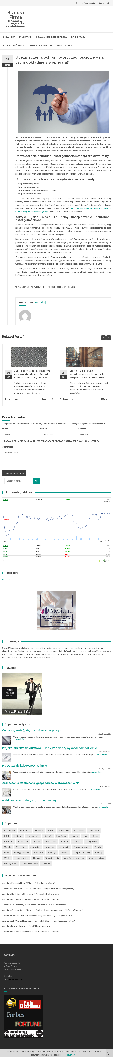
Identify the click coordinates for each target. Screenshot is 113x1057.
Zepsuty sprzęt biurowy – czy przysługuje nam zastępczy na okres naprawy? (47, 910)
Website (82, 428)
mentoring (35, 847)
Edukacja (48, 836)
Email (43, 428)
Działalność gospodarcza (51, 37)
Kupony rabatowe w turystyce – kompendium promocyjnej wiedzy (42, 888)
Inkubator (8, 841)
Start (101, 2)
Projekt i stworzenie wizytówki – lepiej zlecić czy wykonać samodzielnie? (50, 748)
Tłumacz (37, 858)
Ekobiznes (61, 836)
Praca (6, 852)
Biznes (51, 830)
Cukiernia (18, 836)
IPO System (50, 841)
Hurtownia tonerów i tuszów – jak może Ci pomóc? (35, 899)
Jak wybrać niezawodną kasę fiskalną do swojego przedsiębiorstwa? (43, 921)
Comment (7, 447)
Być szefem (79, 830)
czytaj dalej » (18, 739)
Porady (97, 847)
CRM (6, 836)
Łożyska (6, 579)
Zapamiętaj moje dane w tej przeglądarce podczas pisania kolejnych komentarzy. (52, 441)
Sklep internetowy (81, 852)
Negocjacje (64, 847)
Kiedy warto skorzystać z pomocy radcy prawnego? (35, 894)
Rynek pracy (78, 37)
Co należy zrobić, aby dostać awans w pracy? (31, 730)
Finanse (74, 836)
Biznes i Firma (15, 15)
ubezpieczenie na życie (74, 858)
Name (6, 428)
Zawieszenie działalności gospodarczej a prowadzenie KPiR (41, 783)
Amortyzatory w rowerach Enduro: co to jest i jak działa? (38, 904)
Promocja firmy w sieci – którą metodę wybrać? (33, 883)
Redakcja (71, 287)
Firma (85, 836)
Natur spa (49, 847)
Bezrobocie (25, 830)
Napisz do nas (16, 979)
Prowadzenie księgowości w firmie (24, 765)
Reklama (65, 852)
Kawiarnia (77, 841)
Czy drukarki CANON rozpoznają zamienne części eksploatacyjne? (42, 915)
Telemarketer (21, 858)
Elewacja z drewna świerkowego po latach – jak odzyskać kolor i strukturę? (88, 374)
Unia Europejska (96, 858)
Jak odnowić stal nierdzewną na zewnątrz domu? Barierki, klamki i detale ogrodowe (32, 374)
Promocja (52, 852)
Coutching (94, 830)
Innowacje (25, 37)
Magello (7, 847)
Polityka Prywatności (85, 2)
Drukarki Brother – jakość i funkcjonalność (30, 926)
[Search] (36, 481)
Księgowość (91, 841)
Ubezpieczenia (52, 858)
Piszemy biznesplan (41, 45)
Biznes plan (64, 830)
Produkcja (38, 852)
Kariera (64, 841)
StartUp (99, 852)
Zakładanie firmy (30, 863)
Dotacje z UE (33, 836)
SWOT (7, 858)
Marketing (21, 847)
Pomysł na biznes (82, 847)
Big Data (39, 830)
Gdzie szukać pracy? (13, 45)
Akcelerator (9, 830)
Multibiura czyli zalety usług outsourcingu (29, 800)
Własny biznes (11, 863)
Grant (95, 836)
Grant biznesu (64, 45)
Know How (8, 37)
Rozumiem (70, 1054)
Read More (46, 399)
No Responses (54, 287)
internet (36, 841)
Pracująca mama (21, 852)
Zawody (46, 863)
